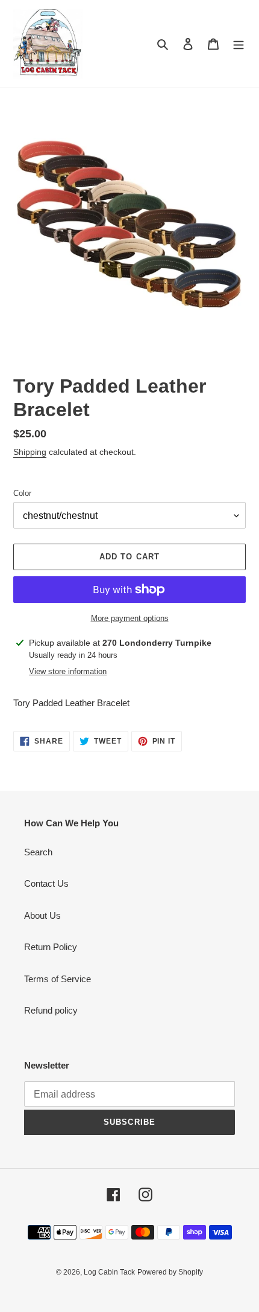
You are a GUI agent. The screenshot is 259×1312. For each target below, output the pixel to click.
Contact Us (46, 883)
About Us (42, 915)
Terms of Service (57, 979)
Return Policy (50, 947)
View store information (68, 671)
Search (38, 852)
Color (22, 493)
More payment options (130, 618)
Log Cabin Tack (109, 1272)
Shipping (29, 452)
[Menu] (238, 44)
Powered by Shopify (170, 1272)
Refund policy (51, 1010)
